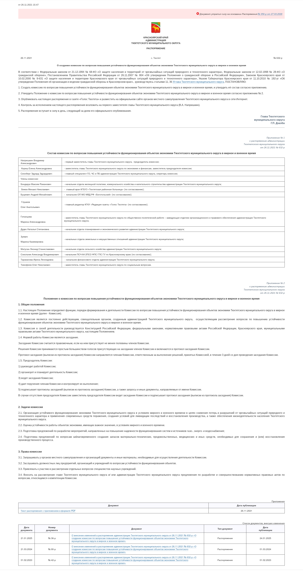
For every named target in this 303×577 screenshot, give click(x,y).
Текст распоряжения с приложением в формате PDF (48, 510)
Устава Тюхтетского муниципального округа (198, 82)
